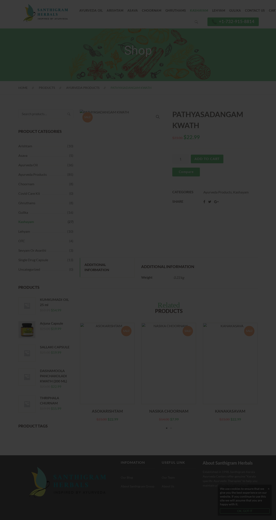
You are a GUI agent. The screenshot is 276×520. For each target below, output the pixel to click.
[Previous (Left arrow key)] (6, 260)
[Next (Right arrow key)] (269, 260)
